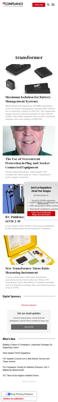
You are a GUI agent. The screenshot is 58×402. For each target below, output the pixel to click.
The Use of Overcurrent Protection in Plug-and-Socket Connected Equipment (27, 163)
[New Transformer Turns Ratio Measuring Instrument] (29, 250)
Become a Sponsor (29, 305)
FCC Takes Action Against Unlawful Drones (21, 375)
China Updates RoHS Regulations (16, 353)
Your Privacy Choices (22, 394)
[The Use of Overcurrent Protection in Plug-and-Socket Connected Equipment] (29, 140)
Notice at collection (13, 398)
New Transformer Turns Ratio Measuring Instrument (27, 270)
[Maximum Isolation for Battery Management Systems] (29, 79)
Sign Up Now (29, 327)
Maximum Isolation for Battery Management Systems (28, 99)
